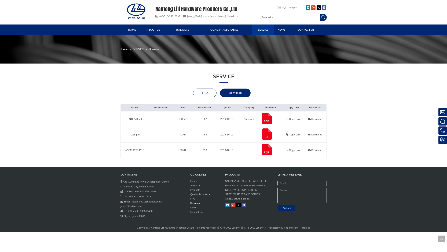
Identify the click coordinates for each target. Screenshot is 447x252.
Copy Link (294, 119)
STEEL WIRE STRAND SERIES (242, 194)
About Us (195, 185)
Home (193, 181)
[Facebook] (324, 7)
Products (195, 189)
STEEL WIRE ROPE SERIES (241, 189)
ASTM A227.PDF (134, 150)
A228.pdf (135, 134)
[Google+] (313, 7)
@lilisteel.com (231, 16)
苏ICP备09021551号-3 (253, 227)
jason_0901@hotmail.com (201, 16)
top (441, 239)
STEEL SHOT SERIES (237, 198)
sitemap (306, 227)
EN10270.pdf (134, 119)
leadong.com (291, 227)
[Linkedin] (308, 7)
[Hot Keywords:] (323, 17)
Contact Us (196, 212)
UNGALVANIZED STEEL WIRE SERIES (246, 181)
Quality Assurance (200, 194)
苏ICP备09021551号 (228, 227)
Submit (287, 208)
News (193, 207)
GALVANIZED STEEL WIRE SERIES (245, 185)
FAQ (205, 92)
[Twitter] (319, 7)
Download (235, 92)
